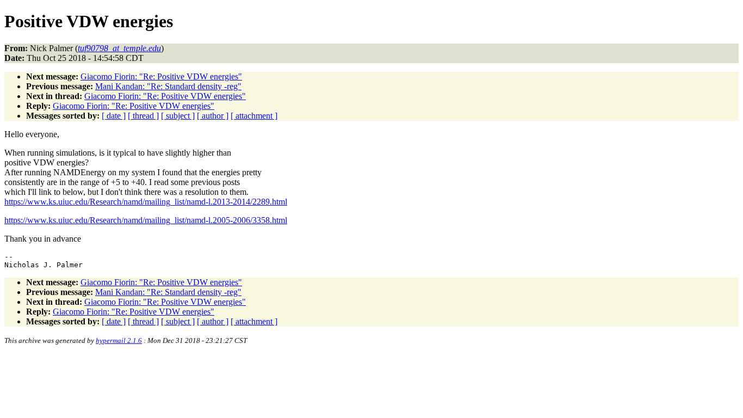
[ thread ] (143, 115)
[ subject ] (178, 115)
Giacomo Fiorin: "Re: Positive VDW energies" (161, 76)
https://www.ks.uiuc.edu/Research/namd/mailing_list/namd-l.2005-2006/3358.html (145, 220)
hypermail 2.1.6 (119, 340)
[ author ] (212, 115)
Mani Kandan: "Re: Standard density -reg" (168, 86)
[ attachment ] (254, 115)
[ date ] (114, 115)
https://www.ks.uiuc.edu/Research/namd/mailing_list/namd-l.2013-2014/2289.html (145, 201)
